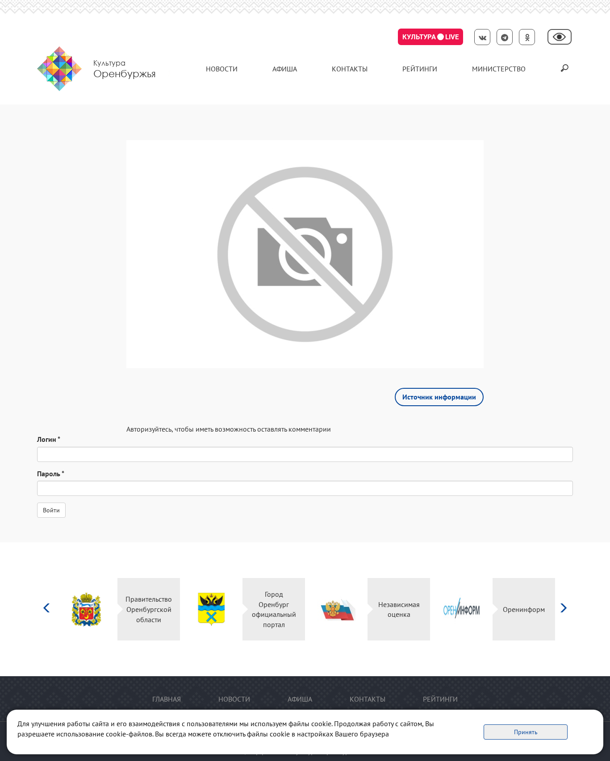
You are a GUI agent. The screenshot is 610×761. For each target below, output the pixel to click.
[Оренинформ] (461, 609)
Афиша (284, 68)
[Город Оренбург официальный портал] (211, 609)
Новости (222, 68)
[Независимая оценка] (336, 609)
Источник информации (439, 396)
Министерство (499, 68)
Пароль (50, 473)
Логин (48, 439)
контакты (350, 68)
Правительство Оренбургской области (148, 609)
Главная (166, 698)
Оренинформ (524, 609)
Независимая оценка (399, 609)
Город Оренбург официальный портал (274, 609)
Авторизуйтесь (148, 428)
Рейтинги (419, 68)
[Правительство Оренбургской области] (86, 609)
